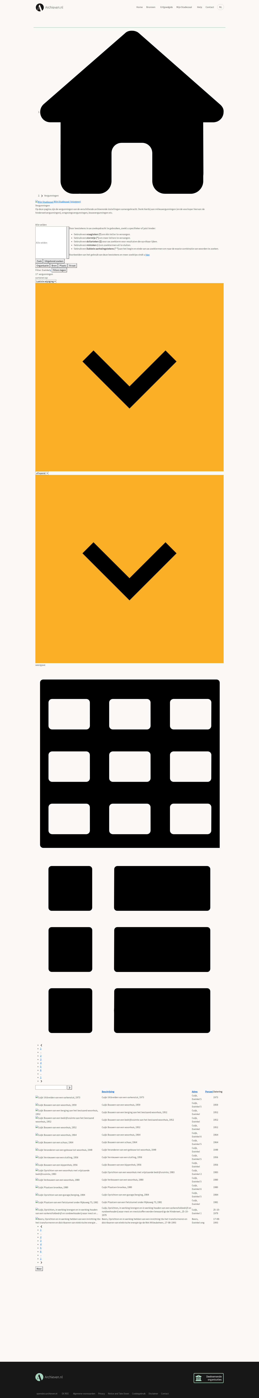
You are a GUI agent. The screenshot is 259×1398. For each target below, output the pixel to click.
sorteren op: (41, 277)
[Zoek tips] (68, 242)
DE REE (65, 1393)
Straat (72, 265)
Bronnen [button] (150, 7)
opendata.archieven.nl (47, 1393)
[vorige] (41, 1044)
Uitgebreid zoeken (54, 261)
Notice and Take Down (118, 1393)
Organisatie (43, 265)
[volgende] (41, 1080)
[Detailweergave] (129, 948)
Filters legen (59, 270)
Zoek (39, 261)
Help (199, 7)
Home (139, 7)
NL (220, 7)
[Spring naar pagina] (69, 1087)
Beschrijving (108, 1091)
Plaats (63, 265)
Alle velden (41, 224)
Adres (195, 1091)
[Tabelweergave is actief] (129, 760)
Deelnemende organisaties (214, 1378)
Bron (54, 265)
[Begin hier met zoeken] (132, 111)
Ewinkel (46, 270)
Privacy (101, 1393)
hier (147, 254)
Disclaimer (153, 1393)
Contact (210, 7)
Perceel (209, 1091)
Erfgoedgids (166, 7)
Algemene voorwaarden (84, 1393)
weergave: (40, 664)
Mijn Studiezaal (184, 7)
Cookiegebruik (139, 1393)
